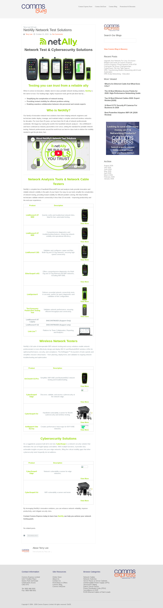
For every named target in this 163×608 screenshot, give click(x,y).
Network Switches (90, 579)
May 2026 (107, 171)
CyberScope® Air (31, 414)
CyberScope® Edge (31, 396)
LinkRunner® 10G (32, 252)
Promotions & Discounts (127, 6)
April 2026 (107, 173)
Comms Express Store (85, 6)
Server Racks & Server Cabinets (95, 581)
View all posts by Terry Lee (42, 551)
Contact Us (57, 581)
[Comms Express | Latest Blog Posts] (34, 9)
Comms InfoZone (100, 6)
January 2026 (109, 179)
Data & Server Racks (91, 586)
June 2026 (108, 169)
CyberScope (61, 444)
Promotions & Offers (60, 583)
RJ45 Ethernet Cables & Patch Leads (96, 592)
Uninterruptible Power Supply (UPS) (96, 583)
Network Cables (89, 577)
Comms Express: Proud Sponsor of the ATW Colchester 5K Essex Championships (120, 65)
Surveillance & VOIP (90, 590)
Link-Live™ (32, 331)
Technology (33, 535)
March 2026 (108, 175)
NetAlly (88, 91)
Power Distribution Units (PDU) (94, 588)
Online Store (57, 577)
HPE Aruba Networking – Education (117, 74)
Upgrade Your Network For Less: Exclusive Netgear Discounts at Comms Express (119, 61)
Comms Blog (113, 6)
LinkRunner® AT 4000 (32, 234)
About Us (56, 579)
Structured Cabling (90, 584)
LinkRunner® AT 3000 (32, 216)
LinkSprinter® (32, 294)
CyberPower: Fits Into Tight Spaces (117, 68)
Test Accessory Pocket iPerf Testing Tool (32, 310)
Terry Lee (29, 34)
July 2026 (107, 167)
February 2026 (109, 177)
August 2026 (108, 166)
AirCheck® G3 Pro (31, 379)
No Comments (57, 34)
